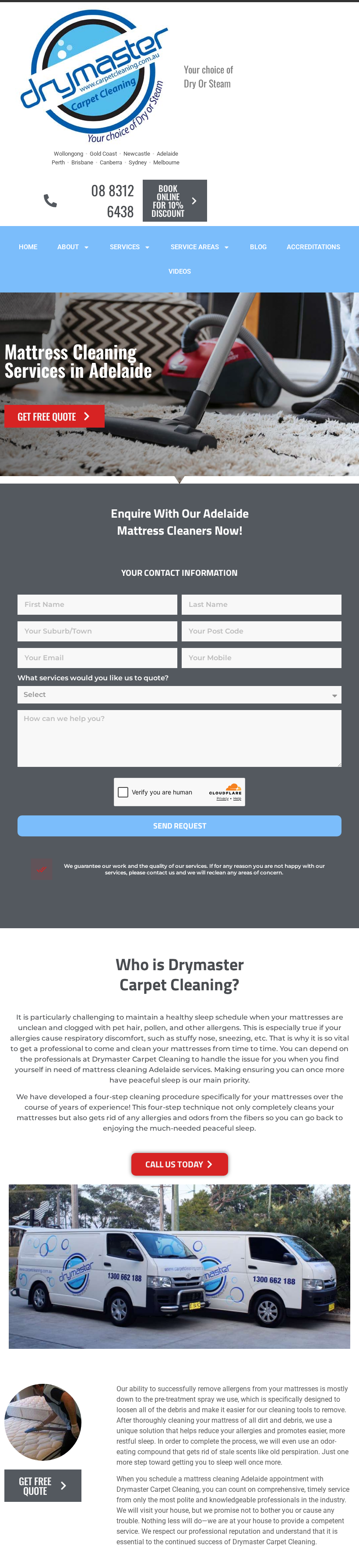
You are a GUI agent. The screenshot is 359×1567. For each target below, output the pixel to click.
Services (125, 247)
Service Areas (195, 247)
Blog (258, 247)
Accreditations (313, 247)
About (68, 247)
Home (28, 247)
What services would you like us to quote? (93, 678)
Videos (180, 271)
